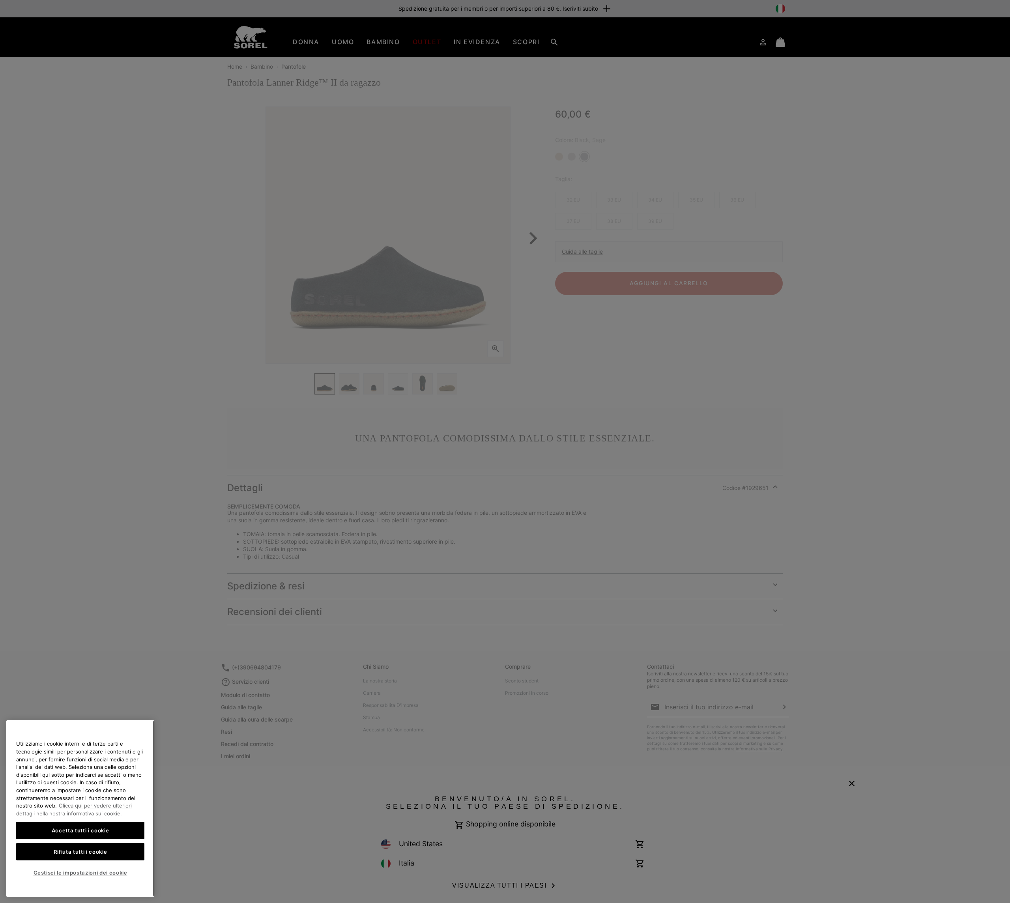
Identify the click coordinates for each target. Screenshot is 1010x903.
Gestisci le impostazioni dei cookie (80, 872)
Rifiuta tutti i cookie (80, 852)
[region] (80, 808)
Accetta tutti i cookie (80, 830)
